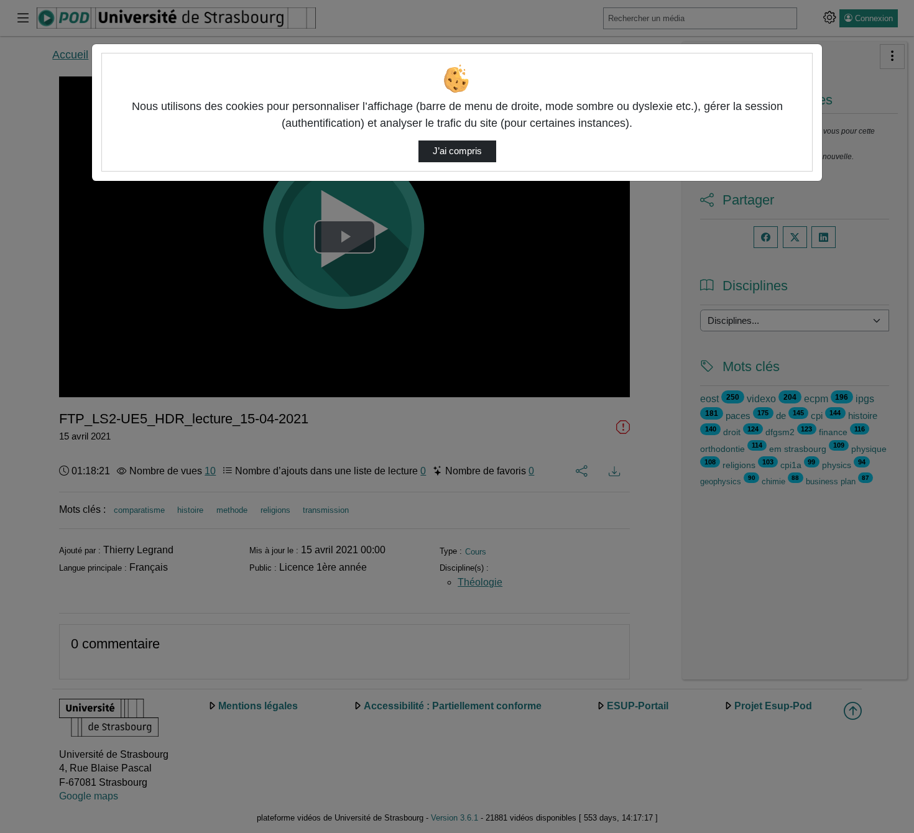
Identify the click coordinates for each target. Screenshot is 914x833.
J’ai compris (457, 151)
